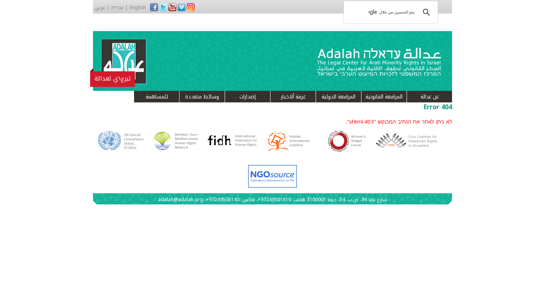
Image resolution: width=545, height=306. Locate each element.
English (138, 7)
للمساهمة (157, 97)
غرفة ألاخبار (293, 97)
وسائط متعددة (202, 97)
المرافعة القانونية (384, 97)
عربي (100, 7)
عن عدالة (430, 97)
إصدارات (247, 97)
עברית (117, 7)
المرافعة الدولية (338, 97)
